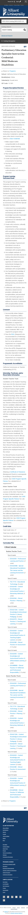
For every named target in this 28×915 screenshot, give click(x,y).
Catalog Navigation (9, 41)
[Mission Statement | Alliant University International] (14, 9)
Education (5, 866)
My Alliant (6, 5)
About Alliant (6, 828)
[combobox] (14, 21)
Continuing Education (7, 874)
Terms (18, 907)
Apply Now (5, 848)
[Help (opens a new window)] (25, 46)
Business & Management (8, 868)
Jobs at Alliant (6, 836)
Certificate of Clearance (17, 472)
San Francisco (6, 886)
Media (4, 838)
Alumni (4, 832)
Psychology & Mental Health (9, 864)
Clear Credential (15, 138)
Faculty (22, 5)
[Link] (11, 1)
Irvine (4, 892)
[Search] (25, 30)
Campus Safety (17, 5)
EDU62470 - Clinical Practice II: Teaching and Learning (18, 746)
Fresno (4, 888)
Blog (4, 840)
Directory (11, 5)
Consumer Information (8, 857)
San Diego (5, 882)
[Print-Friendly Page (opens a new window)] (24, 46)
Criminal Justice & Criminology (9, 870)
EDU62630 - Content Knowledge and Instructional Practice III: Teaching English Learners (17, 635)
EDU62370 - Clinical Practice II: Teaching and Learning (18, 621)
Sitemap (5, 855)
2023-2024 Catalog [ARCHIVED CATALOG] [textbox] (14, 21)
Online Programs (6, 872)
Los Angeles (5, 884)
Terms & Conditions (7, 852)
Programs (13, 71)
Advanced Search (6, 36)
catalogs (6, 911)
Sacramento (5, 890)
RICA (12, 334)
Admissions (5, 830)
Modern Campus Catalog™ (17, 913)
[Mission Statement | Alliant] (14, 820)
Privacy (4, 850)
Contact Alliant (6, 846)
